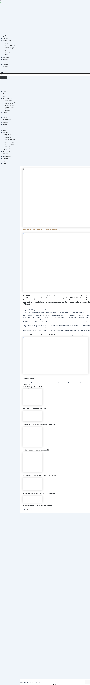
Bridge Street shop (7, 98)
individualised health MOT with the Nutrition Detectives (45, 335)
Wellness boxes (7, 96)
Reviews (5, 124)
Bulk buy (7, 110)
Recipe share (6, 115)
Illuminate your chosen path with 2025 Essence (39, 475)
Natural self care (9, 103)
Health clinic (6, 95)
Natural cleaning (9, 107)
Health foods (8, 100)
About (4, 93)
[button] (46, 42)
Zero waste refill (9, 105)
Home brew (8, 109)
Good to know (6, 114)
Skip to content (4, 1)
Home (4, 91)
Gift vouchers (6, 122)
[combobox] (45, 74)
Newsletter (5, 117)
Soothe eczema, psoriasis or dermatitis (36, 450)
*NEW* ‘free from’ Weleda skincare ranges (37, 506)
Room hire (5, 121)
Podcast (5, 112)
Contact (5, 126)
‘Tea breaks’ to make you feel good (34, 408)
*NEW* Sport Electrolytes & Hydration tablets (39, 493)
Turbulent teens (7, 119)
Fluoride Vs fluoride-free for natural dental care (39, 424)
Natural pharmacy (10, 102)
